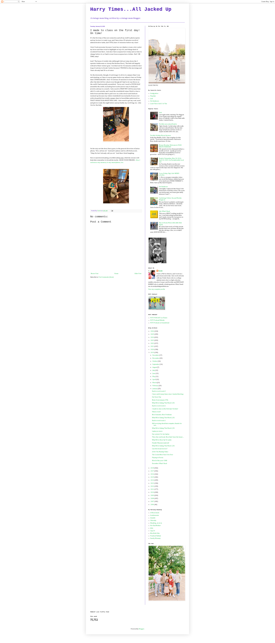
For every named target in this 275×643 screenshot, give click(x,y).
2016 (152, 474)
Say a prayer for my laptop (160, 434)
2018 (152, 468)
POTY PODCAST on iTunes (158, 318)
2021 (152, 346)
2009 (152, 495)
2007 (152, 501)
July (153, 370)
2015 (152, 477)
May (154, 376)
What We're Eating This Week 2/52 (163, 417)
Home (116, 273)
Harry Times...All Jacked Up (130, 9)
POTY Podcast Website (157, 320)
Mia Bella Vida (155, 533)
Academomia (154, 515)
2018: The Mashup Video (160, 452)
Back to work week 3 (159, 391)
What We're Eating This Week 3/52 (163, 403)
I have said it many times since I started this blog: (168, 394)
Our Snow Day (156, 397)
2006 (152, 504)
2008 (152, 498)
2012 (152, 486)
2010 (152, 492)
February (155, 385)
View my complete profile (156, 289)
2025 (152, 334)
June (154, 373)
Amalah (152, 518)
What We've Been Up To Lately (161, 440)
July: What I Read (164, 211)
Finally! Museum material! (160, 443)
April (154, 379)
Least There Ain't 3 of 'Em (158, 103)
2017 (152, 471)
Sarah (160, 271)
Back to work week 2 (159, 406)
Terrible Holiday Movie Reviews (160, 135)
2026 (152, 331)
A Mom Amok (154, 513)
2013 (152, 483)
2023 (152, 340)
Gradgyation (154, 93)
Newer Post (94, 273)
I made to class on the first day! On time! (165, 409)
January (155, 388)
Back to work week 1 (159, 420)
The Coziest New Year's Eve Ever (162, 454)
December (155, 355)
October (155, 361)
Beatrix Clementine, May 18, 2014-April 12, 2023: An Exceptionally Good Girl (171, 160)
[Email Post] (111, 210)
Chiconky (153, 520)
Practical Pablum (155, 536)
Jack (151, 98)
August (154, 367)
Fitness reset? (156, 412)
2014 (152, 480)
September (156, 364)
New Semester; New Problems (162, 414)
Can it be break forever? (159, 449)
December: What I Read (159, 463)
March (154, 382)
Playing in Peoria (157, 457)
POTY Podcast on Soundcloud (159, 323)
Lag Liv (152, 530)
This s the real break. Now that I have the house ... (168, 437)
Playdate (153, 96)
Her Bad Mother (155, 525)
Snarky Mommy (155, 538)
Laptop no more (157, 431)
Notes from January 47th (160, 400)
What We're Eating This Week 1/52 (163, 446)
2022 (152, 343)
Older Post (137, 273)
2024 (152, 337)
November (156, 358)
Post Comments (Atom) (106, 277)
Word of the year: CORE (159, 460)
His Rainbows (154, 101)
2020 (152, 349)
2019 (152, 352)
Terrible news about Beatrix (168, 124)
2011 (152, 489)
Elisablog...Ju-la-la (156, 523)
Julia (151, 528)
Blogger (141, 629)
